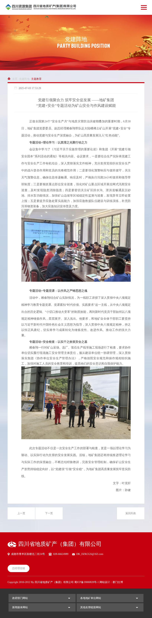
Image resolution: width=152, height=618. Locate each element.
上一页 (21, 513)
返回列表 (130, 513)
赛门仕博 (118, 582)
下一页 (49, 513)
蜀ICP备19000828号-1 (86, 582)
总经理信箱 (18, 568)
